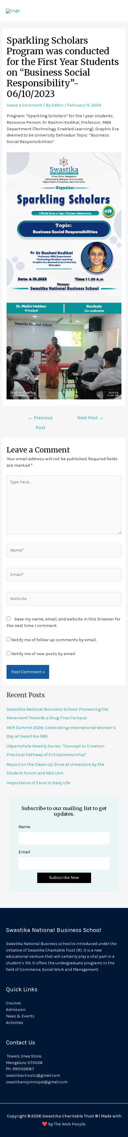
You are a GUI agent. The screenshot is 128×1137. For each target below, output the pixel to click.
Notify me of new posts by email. (43, 653)
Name (24, 826)
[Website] (64, 599)
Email (24, 852)
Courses (13, 1003)
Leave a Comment (24, 105)
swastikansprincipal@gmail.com (37, 1081)
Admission (16, 1009)
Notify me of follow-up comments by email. (53, 639)
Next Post (90, 417)
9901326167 (23, 1068)
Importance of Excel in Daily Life (38, 782)
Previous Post (40, 419)
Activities (14, 1022)
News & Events (20, 1016)
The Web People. (70, 1124)
